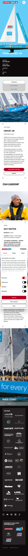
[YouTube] (7, 515)
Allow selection (14, 301)
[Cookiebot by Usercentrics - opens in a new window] (20, 249)
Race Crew (14, 89)
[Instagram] (3, 515)
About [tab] (23, 253)
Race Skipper (14, 85)
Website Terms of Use (14, 547)
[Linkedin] (15, 515)
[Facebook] (11, 515)
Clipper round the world (10, 2)
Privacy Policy (5, 547)
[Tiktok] (19, 515)
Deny (14, 306)
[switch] (24, 282)
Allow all (14, 297)
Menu (23, 2)
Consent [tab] (5, 253)
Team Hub (14, 82)
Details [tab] (14, 253)
